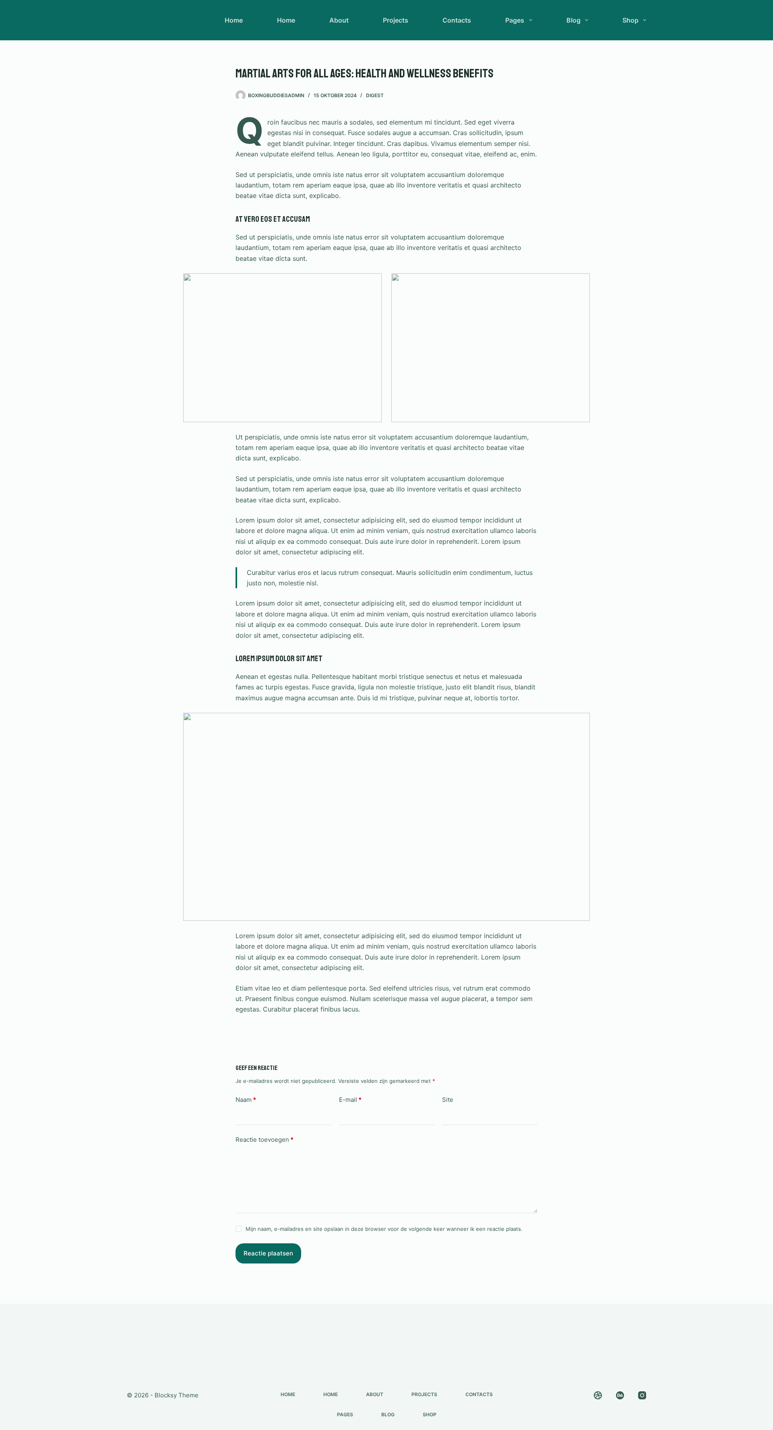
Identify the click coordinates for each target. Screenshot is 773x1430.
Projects (395, 20)
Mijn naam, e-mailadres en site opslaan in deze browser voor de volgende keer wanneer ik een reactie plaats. (384, 1229)
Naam (246, 1099)
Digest (375, 95)
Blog (573, 20)
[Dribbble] (598, 1395)
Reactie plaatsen (268, 1253)
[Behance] (620, 1395)
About (339, 20)
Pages (514, 20)
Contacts (456, 20)
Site (447, 1099)
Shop (630, 20)
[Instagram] (642, 1395)
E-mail (350, 1099)
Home (234, 20)
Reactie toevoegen (264, 1139)
